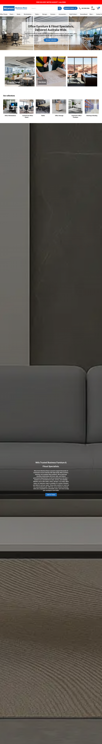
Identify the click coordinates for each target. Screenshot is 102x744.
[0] (98, 8)
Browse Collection (51, 40)
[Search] (60, 8)
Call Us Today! (51, 494)
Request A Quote (69, 8)
